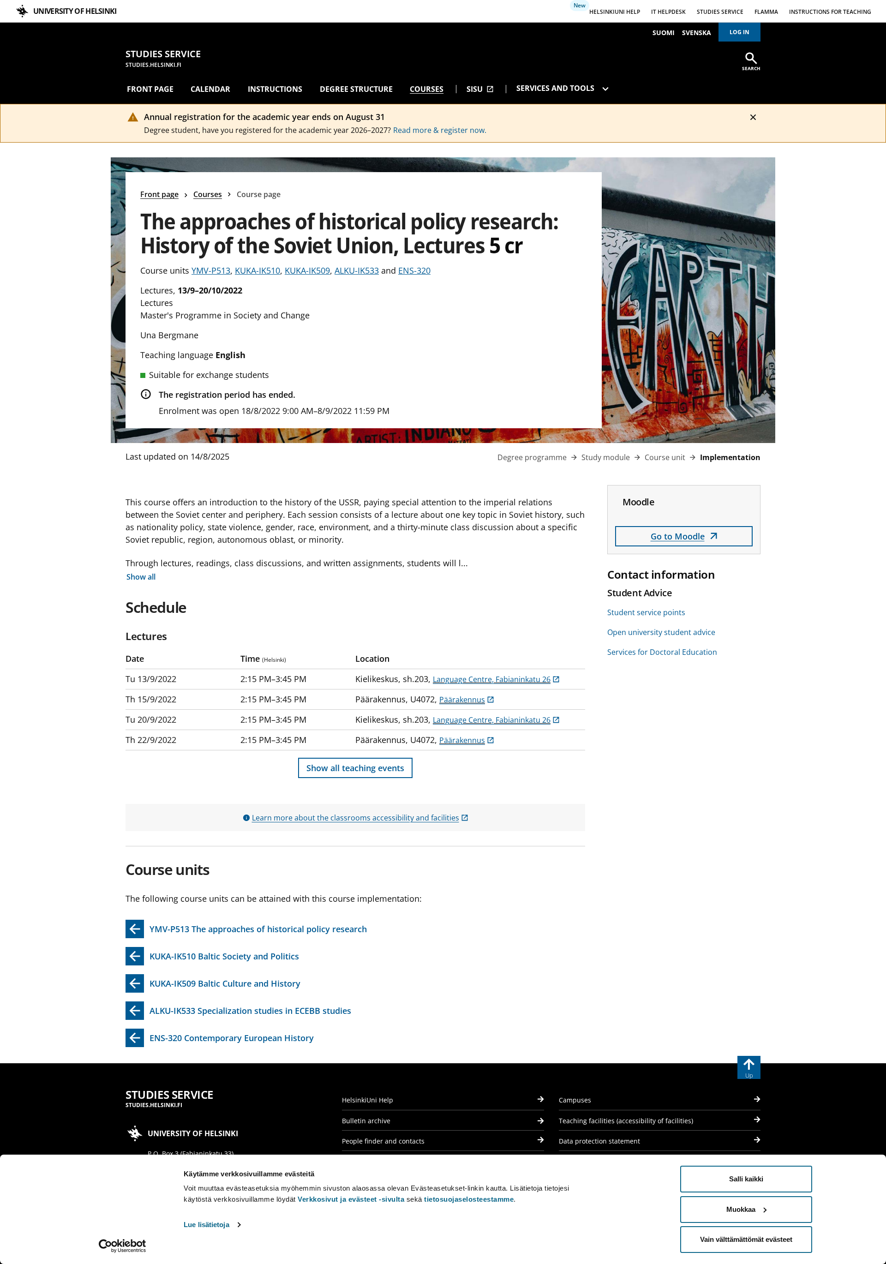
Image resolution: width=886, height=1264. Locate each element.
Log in (739, 32)
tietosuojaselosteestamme (469, 1199)
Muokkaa (740, 1209)
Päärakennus (466, 700)
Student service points (646, 612)
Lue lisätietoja (206, 1224)
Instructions (275, 89)
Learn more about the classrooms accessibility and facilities (360, 818)
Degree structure (356, 89)
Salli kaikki (746, 1179)
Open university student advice (661, 632)
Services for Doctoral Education (662, 652)
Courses (426, 89)
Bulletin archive (366, 1120)
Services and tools (556, 88)
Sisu (480, 89)
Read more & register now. (439, 130)
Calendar (210, 89)
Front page (150, 89)
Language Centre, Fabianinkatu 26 (496, 679)
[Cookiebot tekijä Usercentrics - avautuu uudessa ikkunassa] (122, 1246)
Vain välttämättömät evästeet (746, 1239)
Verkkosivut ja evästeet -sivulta (351, 1199)
